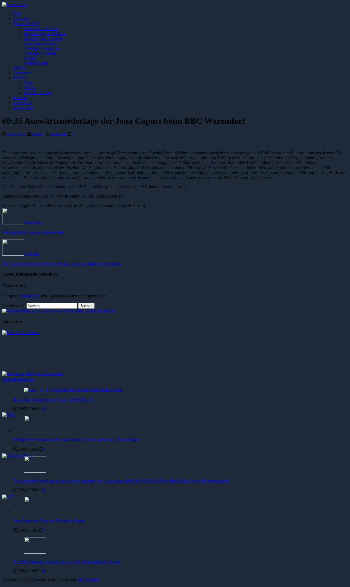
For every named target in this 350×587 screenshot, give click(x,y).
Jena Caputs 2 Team (41, 43)
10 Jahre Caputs (38, 92)
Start (17, 13)
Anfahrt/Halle (36, 63)
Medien (19, 78)
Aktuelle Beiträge (18, 379)
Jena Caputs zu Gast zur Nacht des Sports (49, 521)
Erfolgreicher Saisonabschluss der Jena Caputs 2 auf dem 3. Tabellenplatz (76, 440)
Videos (30, 87)
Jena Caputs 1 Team (41, 28)
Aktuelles (21, 18)
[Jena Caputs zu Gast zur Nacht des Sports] (35, 511)
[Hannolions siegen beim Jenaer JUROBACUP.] (73, 390)
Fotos (29, 82)
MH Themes (88, 580)
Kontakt (20, 97)
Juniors (19, 68)
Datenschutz (23, 107)
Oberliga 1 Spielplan (42, 48)
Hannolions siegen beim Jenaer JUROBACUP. (54, 399)
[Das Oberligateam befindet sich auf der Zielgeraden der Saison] (35, 552)
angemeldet (29, 296)
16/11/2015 (16, 134)
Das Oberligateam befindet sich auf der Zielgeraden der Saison (67, 561)
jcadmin (38, 134)
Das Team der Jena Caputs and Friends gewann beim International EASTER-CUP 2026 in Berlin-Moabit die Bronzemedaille (121, 480)
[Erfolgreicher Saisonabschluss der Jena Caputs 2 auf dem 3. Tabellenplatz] (35, 430)
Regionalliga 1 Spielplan (45, 33)
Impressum (22, 102)
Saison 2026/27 (26, 23)
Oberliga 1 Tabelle (40, 53)
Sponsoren (22, 73)
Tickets (30, 58)
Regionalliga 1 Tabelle (43, 38)
